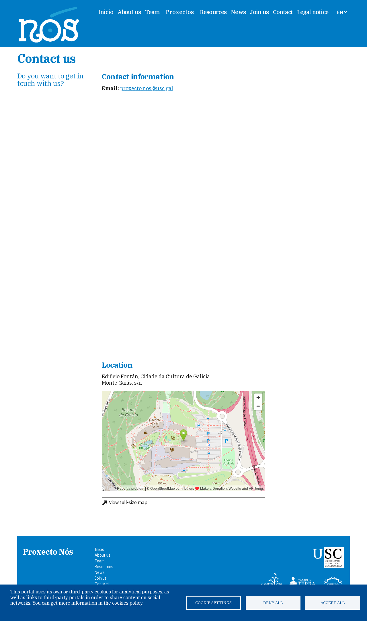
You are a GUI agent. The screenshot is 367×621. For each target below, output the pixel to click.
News (238, 12)
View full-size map (128, 502)
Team (152, 12)
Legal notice (312, 12)
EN (340, 12)
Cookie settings (213, 602)
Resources (213, 12)
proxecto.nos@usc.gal (146, 88)
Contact (283, 12)
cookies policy (127, 603)
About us (129, 12)
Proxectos (180, 12)
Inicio (106, 12)
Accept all (333, 602)
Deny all (273, 602)
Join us (259, 12)
